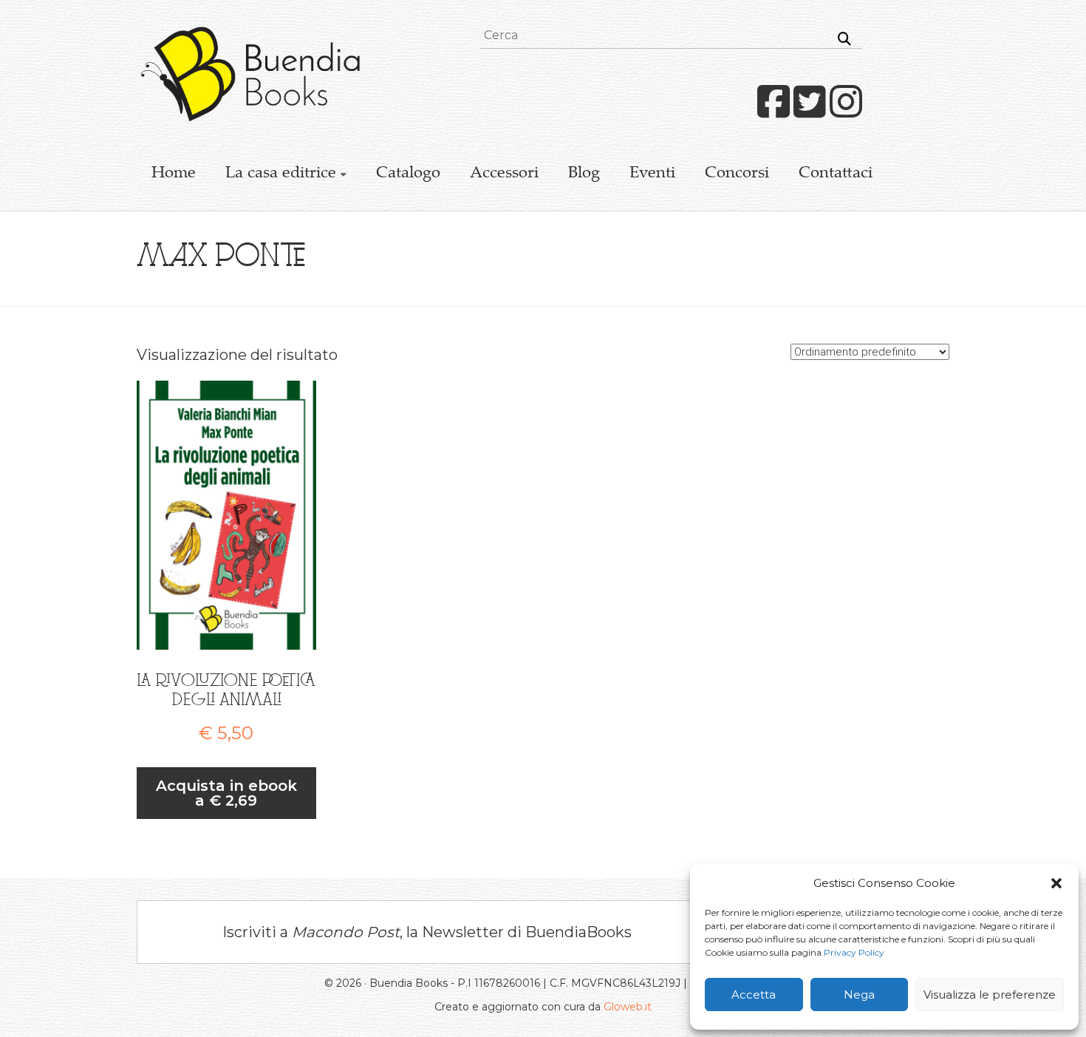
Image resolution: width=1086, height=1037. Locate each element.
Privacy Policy (854, 952)
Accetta (753, 994)
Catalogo (408, 174)
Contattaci (835, 174)
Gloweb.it (628, 1006)
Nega (859, 994)
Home (173, 174)
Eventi (652, 174)
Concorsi (737, 174)
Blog (584, 174)
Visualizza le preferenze (989, 994)
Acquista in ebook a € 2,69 (226, 793)
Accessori (504, 174)
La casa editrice (280, 174)
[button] (1056, 883)
